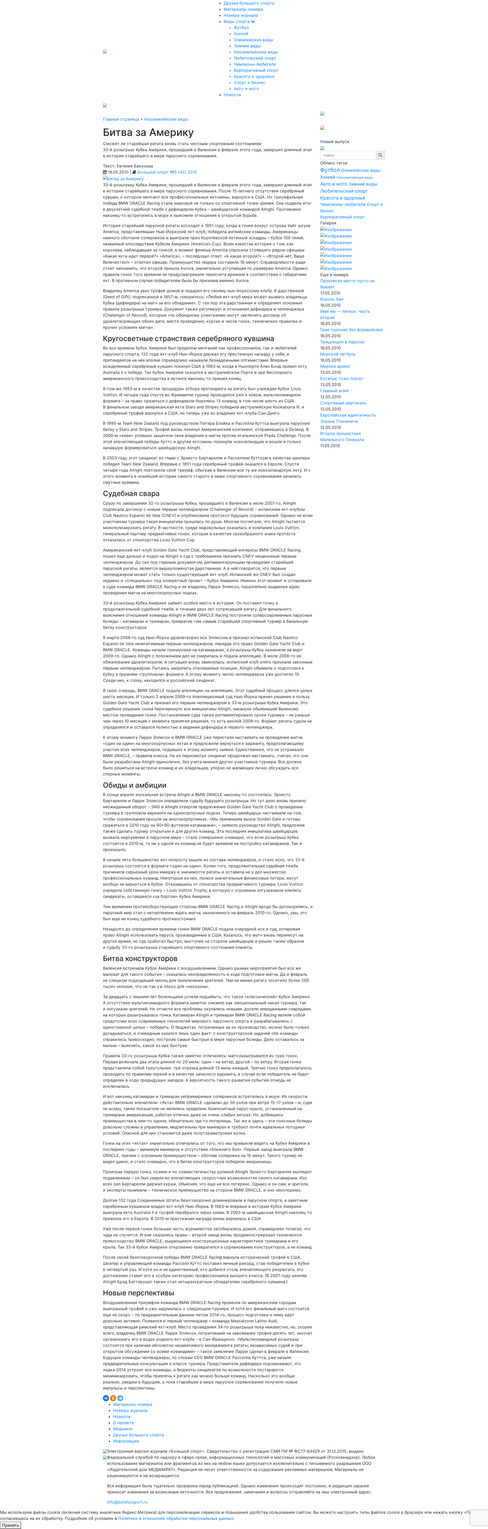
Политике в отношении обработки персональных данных (176, 1518)
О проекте (123, 1422)
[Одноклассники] (113, 1398)
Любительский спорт (255, 58)
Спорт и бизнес (249, 82)
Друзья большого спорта (249, 3)
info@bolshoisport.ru (127, 1502)
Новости (232, 94)
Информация (126, 1440)
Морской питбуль (338, 354)
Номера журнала (241, 15)
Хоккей (241, 33)
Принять (10, 1525)
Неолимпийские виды (256, 51)
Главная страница (121, 119)
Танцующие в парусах (342, 341)
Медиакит (123, 1428)
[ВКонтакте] (106, 1398)
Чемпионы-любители (255, 64)
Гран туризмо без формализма (351, 329)
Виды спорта (237, 21)
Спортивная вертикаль (343, 402)
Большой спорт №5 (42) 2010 (167, 172)
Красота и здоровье (254, 76)
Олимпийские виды (253, 39)
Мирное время (335, 366)
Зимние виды (247, 45)
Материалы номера (243, 9)
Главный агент (334, 390)
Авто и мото (246, 88)
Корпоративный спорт (256, 70)
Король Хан (331, 299)
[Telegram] (120, 1398)
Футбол (241, 27)
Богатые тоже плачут (342, 378)
